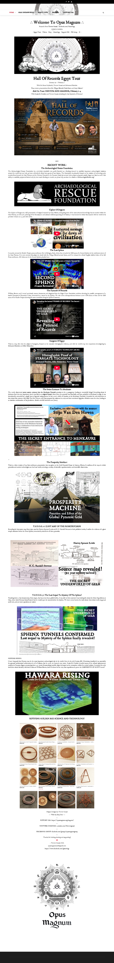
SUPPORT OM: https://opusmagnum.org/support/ (57, 820)
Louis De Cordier (40, 94)
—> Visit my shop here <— (57, 815)
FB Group (74, 32)
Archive (55, 12)
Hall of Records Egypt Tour (57, 78)
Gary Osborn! (78, 88)
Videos (45, 32)
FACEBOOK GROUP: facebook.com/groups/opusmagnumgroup (57, 832)
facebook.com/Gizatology (67, 26)
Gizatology (56, 32)
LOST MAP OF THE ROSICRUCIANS (63, 526)
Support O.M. (68, 12)
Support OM (65, 32)
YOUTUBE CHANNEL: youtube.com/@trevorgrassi (57, 826)
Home (11, 12)
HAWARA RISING (15, 658)
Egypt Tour (37, 32)
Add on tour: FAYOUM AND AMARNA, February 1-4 (57, 91)
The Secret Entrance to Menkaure (57, 389)
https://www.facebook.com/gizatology (57, 849)
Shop (50, 32)
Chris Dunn (67, 88)
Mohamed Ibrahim (14, 346)
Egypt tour (43, 12)
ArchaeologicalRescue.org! (86, 177)
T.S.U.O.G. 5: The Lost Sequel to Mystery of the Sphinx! (57, 595)
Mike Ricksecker (28, 346)
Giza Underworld (26, 12)
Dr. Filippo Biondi (57, 88)
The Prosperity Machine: (57, 462)
